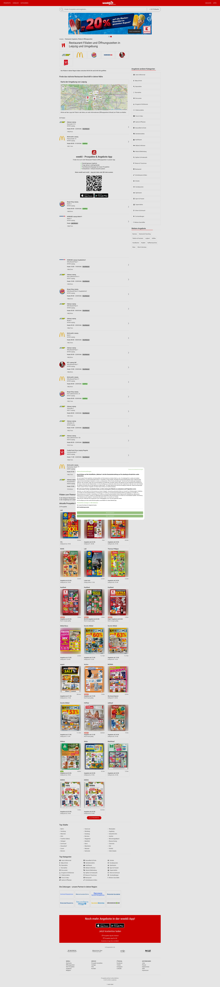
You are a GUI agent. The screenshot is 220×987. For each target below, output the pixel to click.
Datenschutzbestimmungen (135, 469)
